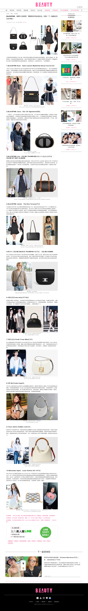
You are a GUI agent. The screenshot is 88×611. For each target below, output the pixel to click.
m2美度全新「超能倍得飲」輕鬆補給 (71, 78)
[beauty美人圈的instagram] (44, 598)
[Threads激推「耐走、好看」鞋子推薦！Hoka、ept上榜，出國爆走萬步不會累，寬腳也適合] (71, 94)
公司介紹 (31, 601)
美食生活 (33, 10)
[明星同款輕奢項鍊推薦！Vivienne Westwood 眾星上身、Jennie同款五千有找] (23, 566)
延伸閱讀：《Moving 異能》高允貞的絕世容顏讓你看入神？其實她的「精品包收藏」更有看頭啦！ (31, 515)
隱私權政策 (56, 601)
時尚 (12, 13)
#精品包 (16, 541)
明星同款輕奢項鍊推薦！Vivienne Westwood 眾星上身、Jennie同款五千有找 (61, 559)
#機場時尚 (10, 541)
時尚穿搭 (19, 10)
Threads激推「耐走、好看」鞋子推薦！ (71, 102)
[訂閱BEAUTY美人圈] (50, 598)
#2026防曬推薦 (64, 10)
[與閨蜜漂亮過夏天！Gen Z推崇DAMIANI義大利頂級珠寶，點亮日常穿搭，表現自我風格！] (71, 138)
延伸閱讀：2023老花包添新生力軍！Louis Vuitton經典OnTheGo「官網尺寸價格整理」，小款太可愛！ (31, 521)
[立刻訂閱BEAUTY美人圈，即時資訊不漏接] (32, 532)
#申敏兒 (33, 541)
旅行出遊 (40, 10)
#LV (44, 541)
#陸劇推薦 (47, 10)
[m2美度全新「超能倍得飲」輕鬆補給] (71, 70)
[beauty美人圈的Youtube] (40, 598)
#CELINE (10, 543)
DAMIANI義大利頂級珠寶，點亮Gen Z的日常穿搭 (71, 146)
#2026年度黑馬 (75, 10)
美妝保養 (12, 10)
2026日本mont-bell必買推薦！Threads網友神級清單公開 (71, 56)
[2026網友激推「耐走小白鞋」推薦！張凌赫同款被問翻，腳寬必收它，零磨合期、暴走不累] (71, 26)
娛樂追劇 (26, 10)
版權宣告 (50, 601)
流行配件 (16, 13)
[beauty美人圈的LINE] (47, 598)
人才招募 (37, 601)
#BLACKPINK (23, 541)
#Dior (48, 541)
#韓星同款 (39, 541)
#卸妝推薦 (55, 10)
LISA (25, 22)
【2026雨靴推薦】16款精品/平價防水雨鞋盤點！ (71, 124)
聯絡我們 (43, 601)
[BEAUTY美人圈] (44, 4)
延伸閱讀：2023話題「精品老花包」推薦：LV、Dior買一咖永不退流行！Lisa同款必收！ (28, 518)
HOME (7, 13)
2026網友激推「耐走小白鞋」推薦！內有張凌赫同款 (71, 34)
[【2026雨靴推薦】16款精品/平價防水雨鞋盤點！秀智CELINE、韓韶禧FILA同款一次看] (71, 116)
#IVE (29, 541)
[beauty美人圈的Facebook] (37, 598)
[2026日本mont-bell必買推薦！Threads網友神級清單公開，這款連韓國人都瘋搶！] (71, 48)
